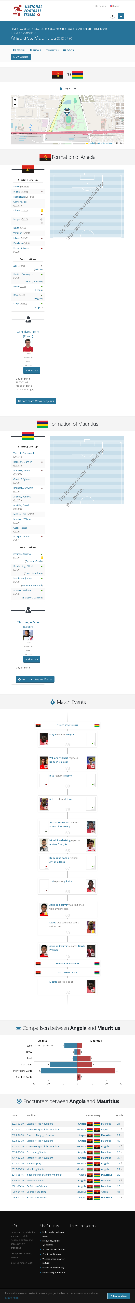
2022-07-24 (18, 1146)
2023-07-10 (18, 1135)
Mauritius (53, 50)
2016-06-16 (18, 1174)
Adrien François (58, 844)
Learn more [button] (12, 1297)
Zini (51, 881)
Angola (36, 50)
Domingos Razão (59, 857)
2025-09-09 (18, 1123)
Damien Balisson (58, 761)
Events (70, 50)
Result (119, 1115)
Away (97, 1115)
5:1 (118, 1180)
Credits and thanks (51, 1254)
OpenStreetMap (105, 143)
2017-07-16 (18, 1163)
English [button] (117, 6)
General (20, 50)
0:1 (118, 1135)
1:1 (118, 1191)
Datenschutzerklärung (53, 1267)
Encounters (21, 56)
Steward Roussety (59, 826)
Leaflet (91, 143)
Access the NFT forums (53, 1249)
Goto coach (37, 401)
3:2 (118, 1157)
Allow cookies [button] (119, 1296)
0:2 (118, 1146)
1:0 (118, 1140)
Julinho (68, 881)
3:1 (118, 1123)
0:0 (118, 1129)
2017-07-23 (18, 1157)
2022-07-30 (18, 1140)
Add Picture (31, 370)
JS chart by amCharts (44, 1045)
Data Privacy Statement (53, 1272)
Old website (100, 6)
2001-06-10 (18, 1186)
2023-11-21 (18, 1129)
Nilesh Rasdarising (60, 840)
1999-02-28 (18, 1197)
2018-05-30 (18, 1152)
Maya (52, 734)
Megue (70, 734)
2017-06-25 (18, 1169)
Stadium (31, 1115)
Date (14, 1115)
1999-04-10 (18, 1191)
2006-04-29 (18, 1180)
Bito (51, 775)
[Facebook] (112, 15)
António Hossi (57, 861)
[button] (67, 112)
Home (89, 1115)
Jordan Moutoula (59, 822)
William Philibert (58, 757)
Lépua (68, 799)
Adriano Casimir (58, 904)
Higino (68, 775)
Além (52, 799)
